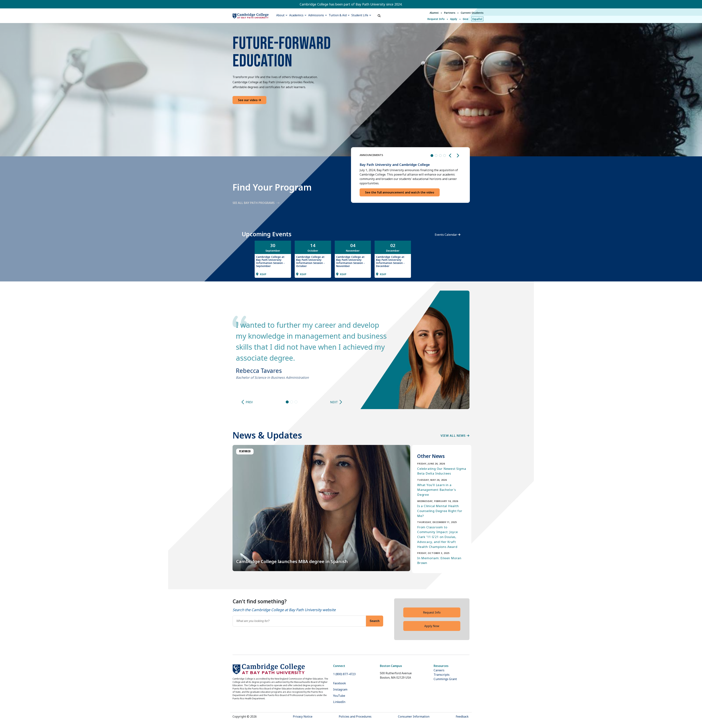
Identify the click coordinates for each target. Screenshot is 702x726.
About (280, 15)
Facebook (339, 683)
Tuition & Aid (338, 15)
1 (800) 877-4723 (344, 674)
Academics (296, 15)
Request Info (436, 19)
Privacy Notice (302, 716)
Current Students (472, 12)
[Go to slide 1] (287, 401)
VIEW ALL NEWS (454, 436)
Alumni (434, 12)
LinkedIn (339, 702)
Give (465, 19)
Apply (453, 19)
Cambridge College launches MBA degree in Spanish (292, 561)
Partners (449, 12)
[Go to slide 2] (291, 401)
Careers (439, 670)
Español (477, 19)
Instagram (340, 689)
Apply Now (431, 626)
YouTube (339, 696)
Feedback (462, 716)
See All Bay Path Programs (254, 203)
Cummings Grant (445, 679)
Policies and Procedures (355, 716)
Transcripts (442, 675)
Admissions (316, 15)
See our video (248, 100)
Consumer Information (413, 716)
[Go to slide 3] (296, 401)
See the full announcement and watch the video (399, 192)
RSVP (262, 274)
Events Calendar (446, 235)
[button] (450, 155)
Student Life (359, 15)
